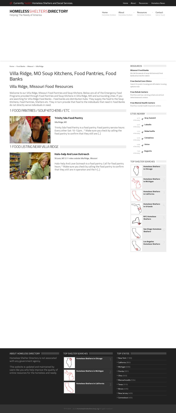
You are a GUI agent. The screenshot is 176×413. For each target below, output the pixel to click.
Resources (143, 3)
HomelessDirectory (39, 11)
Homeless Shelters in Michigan (151, 180)
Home (125, 3)
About (133, 3)
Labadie (148, 124)
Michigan (122, 366)
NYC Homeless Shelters (149, 217)
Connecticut (123, 397)
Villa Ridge (39, 66)
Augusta (148, 151)
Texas (120, 384)
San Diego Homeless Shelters (152, 230)
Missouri (30, 66)
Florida (121, 371)
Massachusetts (124, 380)
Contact (160, 13)
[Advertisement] (88, 41)
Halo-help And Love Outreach (72, 154)
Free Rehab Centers (139, 92)
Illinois (120, 388)
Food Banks (20, 66)
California (122, 362)
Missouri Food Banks (139, 70)
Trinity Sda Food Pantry (69, 118)
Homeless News (158, 3)
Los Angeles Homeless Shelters (151, 242)
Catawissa (149, 137)
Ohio (120, 375)
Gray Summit (150, 118)
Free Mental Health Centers (142, 103)
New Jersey (123, 393)
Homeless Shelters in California (151, 192)
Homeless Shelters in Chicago (151, 167)
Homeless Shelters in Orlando (151, 205)
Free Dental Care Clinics (141, 81)
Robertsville (150, 131)
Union (147, 144)
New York (122, 358)
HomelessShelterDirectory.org (88, 408)
